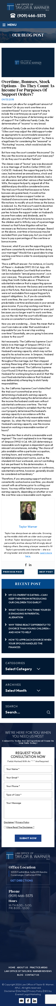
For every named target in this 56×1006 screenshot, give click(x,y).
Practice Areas (38, 967)
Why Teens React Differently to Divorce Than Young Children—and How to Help (30, 628)
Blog (20, 975)
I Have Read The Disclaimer (20, 827)
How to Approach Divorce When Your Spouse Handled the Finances (30, 643)
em (21, 1000)
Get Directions (21, 880)
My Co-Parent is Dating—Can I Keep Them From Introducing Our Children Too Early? (28, 598)
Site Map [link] (21, 991)
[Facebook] (25, 565)
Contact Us (32, 975)
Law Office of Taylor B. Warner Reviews (28, 971)
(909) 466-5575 (31, 15)
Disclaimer (9, 822)
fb (28, 1000)
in (34, 1000)
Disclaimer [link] (9, 991)
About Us (22, 967)
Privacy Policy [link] (35, 991)
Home (12, 967)
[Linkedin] (30, 565)
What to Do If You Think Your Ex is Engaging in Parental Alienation (30, 613)
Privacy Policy (22, 822)
